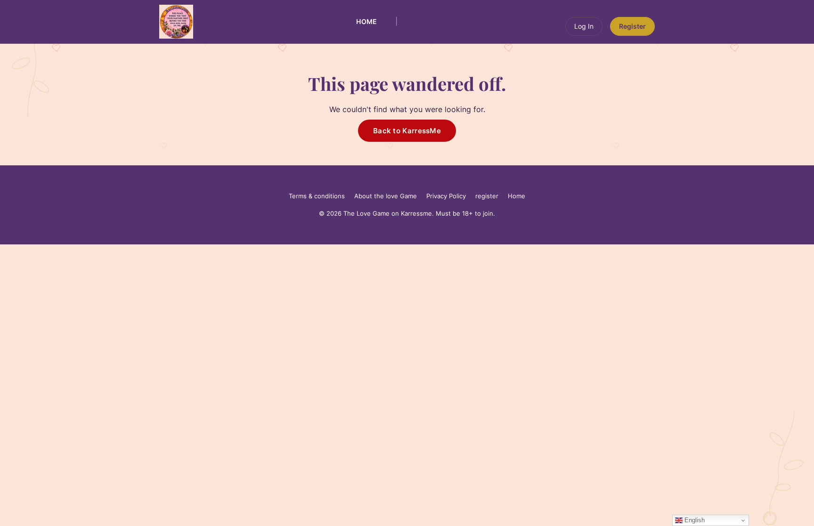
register (486, 196)
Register (632, 26)
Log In (584, 26)
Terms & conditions (317, 196)
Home (366, 21)
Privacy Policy (446, 196)
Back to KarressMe (407, 130)
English (694, 520)
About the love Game (385, 196)
